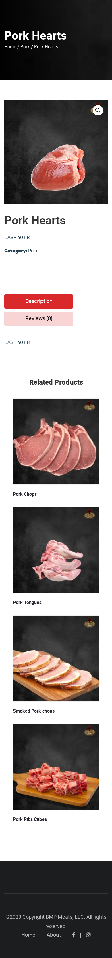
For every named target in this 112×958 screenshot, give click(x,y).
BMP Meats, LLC (65, 916)
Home (10, 46)
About (54, 935)
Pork (25, 46)
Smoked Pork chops (34, 711)
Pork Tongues (27, 602)
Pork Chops (25, 494)
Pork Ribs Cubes (30, 819)
